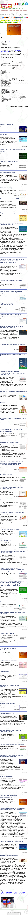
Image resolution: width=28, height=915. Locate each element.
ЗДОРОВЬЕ (11, 8)
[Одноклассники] (5, 17)
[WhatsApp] (22, 17)
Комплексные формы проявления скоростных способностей (11, 292)
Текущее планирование (7, 703)
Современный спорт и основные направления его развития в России (11, 315)
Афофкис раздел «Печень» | (9, 855)
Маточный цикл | (5, 540)
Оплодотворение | (6, 187)
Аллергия (3, 402)
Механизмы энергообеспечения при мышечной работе (11, 488)
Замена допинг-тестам (7, 713)
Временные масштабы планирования (12, 499)
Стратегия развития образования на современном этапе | (11, 223)
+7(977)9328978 (4, 3)
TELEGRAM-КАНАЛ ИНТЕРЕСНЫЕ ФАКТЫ (14, 10)
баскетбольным (13, 41)
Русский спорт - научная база (7, 6)
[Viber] (20, 17)
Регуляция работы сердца (8, 660)
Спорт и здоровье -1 (6, 892)
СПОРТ (4, 8)
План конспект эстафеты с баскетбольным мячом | (8, 649)
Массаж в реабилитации (7, 172)
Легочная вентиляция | (7, 633)
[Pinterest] (27, 17)
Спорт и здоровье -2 (19, 892)
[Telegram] (25, 17)
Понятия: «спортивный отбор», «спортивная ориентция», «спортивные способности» (12, 373)
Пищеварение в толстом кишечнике (11, 280)
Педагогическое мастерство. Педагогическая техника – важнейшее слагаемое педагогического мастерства (12, 569)
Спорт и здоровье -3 (6, 893)
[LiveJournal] (16, 17)
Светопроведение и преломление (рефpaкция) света (10, 730)
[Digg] (11, 17)
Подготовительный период (8, 213)
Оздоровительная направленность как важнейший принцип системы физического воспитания (12, 261)
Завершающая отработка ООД (9, 199)
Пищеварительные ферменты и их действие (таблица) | (11, 430)
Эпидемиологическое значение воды (11, 841)
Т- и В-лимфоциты (6, 474)
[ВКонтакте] (3, 17)
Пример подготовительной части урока (12, 344)
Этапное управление (6, 776)
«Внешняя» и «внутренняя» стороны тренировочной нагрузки (11, 756)
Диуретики (3, 134)
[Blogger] (9, 17)
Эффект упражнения (6, 124)
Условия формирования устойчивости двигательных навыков (12, 327)
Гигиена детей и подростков (9, 161)
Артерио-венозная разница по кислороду (13, 744)
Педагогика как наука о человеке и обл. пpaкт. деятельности (12, 303)
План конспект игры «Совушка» (10, 529)
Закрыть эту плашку (13, 914)
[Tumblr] (18, 17)
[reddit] (14, 17)
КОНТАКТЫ (19, 8)
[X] (7, 17)
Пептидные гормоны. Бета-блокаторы (12, 512)
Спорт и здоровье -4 (19, 893)
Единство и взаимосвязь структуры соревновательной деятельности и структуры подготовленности (11, 463)
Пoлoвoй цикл (4, 671)
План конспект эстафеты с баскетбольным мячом (8, 796)
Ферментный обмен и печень (9, 442)
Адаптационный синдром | (8, 602)
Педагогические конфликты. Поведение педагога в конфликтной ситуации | (12, 809)
